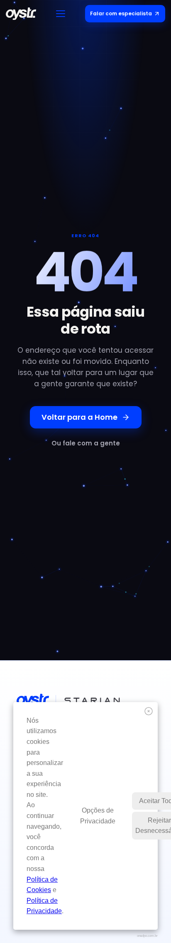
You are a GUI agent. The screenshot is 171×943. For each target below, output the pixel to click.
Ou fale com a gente (85, 443)
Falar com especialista (121, 13)
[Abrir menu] (60, 13)
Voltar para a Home (79, 417)
